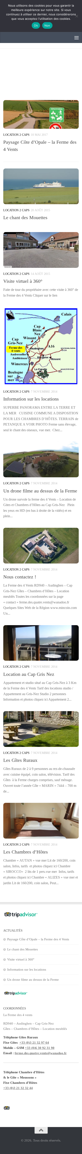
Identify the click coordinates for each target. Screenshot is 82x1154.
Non (47, 25)
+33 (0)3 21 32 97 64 (34, 1042)
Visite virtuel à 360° (22, 281)
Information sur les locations (31, 399)
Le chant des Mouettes (25, 217)
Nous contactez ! (19, 577)
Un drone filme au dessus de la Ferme (40, 491)
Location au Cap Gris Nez (28, 674)
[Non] (76, 16)
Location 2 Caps (16, 134)
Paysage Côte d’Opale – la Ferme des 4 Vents (38, 939)
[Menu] (76, 37)
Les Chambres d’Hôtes (25, 852)
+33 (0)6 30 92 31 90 (39, 1048)
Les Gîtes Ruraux (20, 760)
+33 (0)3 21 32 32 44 (18, 1088)
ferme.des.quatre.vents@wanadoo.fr (41, 1053)
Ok (36, 25)
